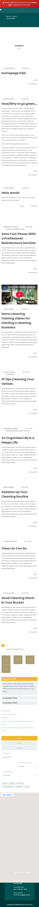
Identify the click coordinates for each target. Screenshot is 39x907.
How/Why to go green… (19, 104)
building (9, 229)
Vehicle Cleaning (9, 372)
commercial (10, 374)
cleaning (15, 229)
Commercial (20, 783)
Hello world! (11, 193)
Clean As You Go (14, 548)
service (21, 229)
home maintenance (12, 431)
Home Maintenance (10, 541)
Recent (19, 743)
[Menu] (35, 24)
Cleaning (11, 783)
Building (4, 783)
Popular (19, 738)
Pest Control (19, 786)
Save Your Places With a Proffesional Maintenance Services (19, 238)
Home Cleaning (9, 309)
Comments (19, 748)
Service (27, 786)
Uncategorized (9, 68)
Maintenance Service (11, 227)
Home (19, 48)
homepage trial (14, 73)
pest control (25, 431)
